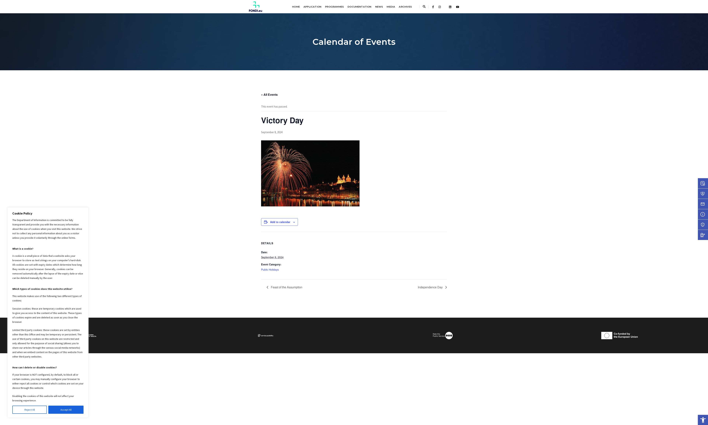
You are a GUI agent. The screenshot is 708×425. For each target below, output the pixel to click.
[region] (47, 312)
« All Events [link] (269, 94)
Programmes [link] (334, 6)
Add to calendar (280, 222)
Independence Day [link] (430, 287)
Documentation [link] (360, 6)
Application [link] (312, 6)
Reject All (30, 409)
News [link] (379, 6)
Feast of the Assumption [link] (286, 287)
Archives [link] (405, 6)
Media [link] (391, 6)
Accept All (66, 409)
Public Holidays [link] (270, 269)
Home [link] (296, 6)
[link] (703, 420)
